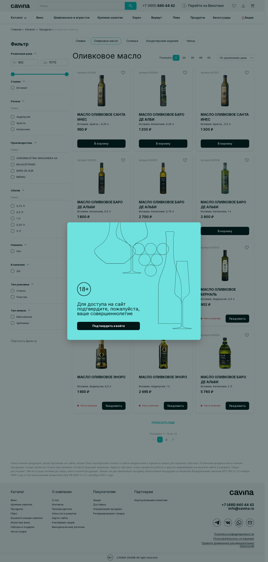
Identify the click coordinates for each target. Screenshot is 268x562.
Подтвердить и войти (108, 326)
